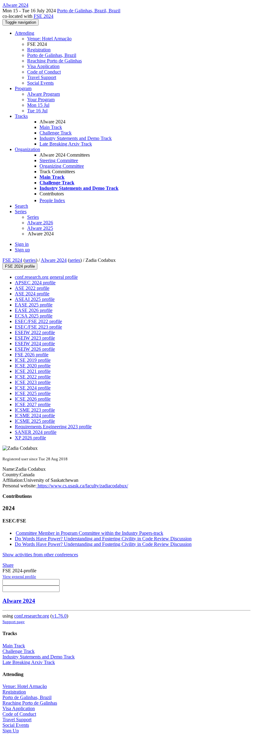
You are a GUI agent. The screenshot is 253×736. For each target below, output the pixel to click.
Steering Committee (58, 160)
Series (33, 217)
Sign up (22, 249)
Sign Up (10, 730)
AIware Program (43, 94)
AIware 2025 (40, 228)
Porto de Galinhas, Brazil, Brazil (88, 10)
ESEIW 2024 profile (35, 343)
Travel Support (41, 77)
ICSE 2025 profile (33, 393)
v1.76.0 (59, 615)
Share (8, 565)
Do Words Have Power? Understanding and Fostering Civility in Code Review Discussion (103, 538)
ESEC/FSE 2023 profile (38, 327)
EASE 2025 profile (33, 304)
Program (23, 88)
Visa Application (43, 66)
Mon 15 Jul (38, 105)
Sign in (22, 244)
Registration (39, 49)
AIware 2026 (40, 222)
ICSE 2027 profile (33, 404)
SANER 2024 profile (35, 432)
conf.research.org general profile (46, 277)
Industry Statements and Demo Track (75, 138)
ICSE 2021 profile (33, 371)
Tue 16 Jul (37, 110)
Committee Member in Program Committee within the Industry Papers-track (89, 533)
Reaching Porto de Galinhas (54, 60)
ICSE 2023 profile (33, 382)
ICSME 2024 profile (35, 415)
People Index (52, 200)
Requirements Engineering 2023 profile (53, 426)
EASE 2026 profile (33, 310)
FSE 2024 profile (20, 266)
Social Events (40, 83)
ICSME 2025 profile (35, 421)
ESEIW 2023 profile (35, 338)
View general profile (19, 576)
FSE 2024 (43, 16)
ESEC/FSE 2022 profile (38, 321)
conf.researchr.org (31, 615)
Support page (13, 621)
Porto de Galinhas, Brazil (51, 55)
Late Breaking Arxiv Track (65, 143)
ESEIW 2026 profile (35, 349)
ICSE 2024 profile (33, 387)
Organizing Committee (61, 166)
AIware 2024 (54, 260)
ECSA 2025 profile (33, 315)
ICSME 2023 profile (35, 410)
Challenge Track (55, 132)
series (30, 260)
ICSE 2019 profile (33, 360)
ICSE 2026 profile (33, 399)
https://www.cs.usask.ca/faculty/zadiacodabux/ (82, 485)
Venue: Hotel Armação (49, 38)
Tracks (21, 116)
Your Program (41, 99)
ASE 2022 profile (32, 288)
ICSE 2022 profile (33, 376)
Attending (24, 33)
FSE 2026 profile (31, 354)
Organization (27, 149)
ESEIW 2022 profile (35, 332)
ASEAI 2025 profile (35, 299)
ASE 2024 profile (32, 293)
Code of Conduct (44, 71)
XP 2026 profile (30, 437)
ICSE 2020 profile (33, 365)
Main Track (50, 127)
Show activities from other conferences (40, 554)
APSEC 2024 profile (35, 282)
